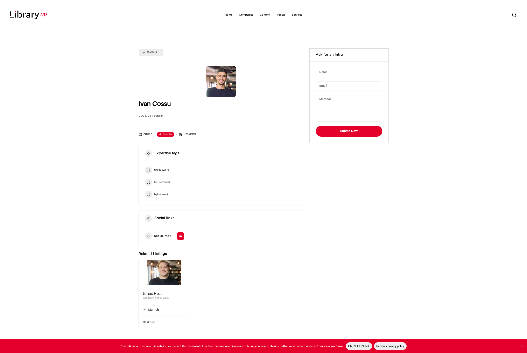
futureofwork (162, 182)
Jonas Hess (152, 294)
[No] (522, 346)
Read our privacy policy (390, 346)
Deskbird (189, 134)
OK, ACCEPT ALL (359, 346)
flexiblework (161, 170)
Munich (153, 309)
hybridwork (161, 194)
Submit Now (349, 131)
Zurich (147, 134)
